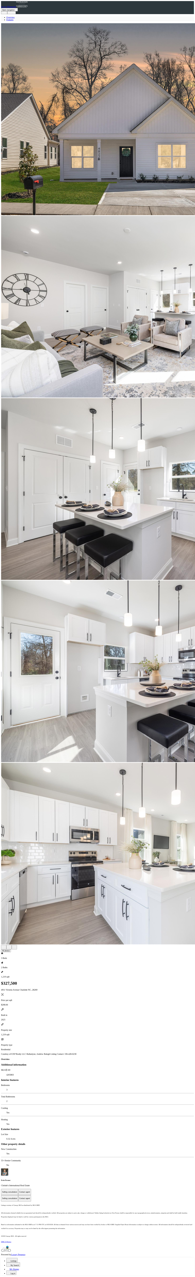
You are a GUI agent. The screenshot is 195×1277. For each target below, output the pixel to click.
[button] (97, 119)
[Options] (3, 947)
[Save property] (9, 947)
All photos (6, 951)
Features (9, 20)
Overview (10, 17)
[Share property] (14, 947)
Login (4, 13)
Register (11, 13)
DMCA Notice (6, 1242)
